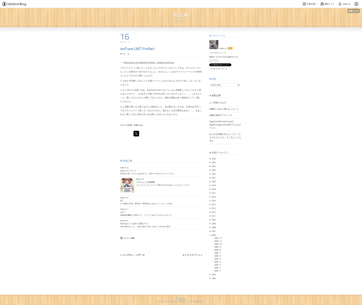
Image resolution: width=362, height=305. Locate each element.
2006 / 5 (217, 259)
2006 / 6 (217, 256)
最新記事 (216, 96)
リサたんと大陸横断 (145, 182)
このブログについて (217, 53)
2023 (214, 170)
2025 (214, 163)
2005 (214, 275)
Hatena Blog (177, 301)
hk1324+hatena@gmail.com (227, 57)
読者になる (354, 11)
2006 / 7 (217, 253)
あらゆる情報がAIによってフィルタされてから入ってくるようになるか (225, 137)
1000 (214, 279)
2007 (214, 231)
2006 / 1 (217, 271)
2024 (214, 166)
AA (121, 201)
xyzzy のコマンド (128, 171)
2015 (214, 201)
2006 (214, 235)
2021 (214, 178)
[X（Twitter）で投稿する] (136, 133)
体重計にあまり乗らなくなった (224, 109)
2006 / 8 (217, 250)
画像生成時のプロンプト (221, 115)
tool (124, 54)
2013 (214, 208)
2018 (214, 189)
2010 (214, 220)
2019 (214, 186)
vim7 (122, 212)
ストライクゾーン (192, 255)
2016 (214, 197)
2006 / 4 (217, 262)
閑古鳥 (181, 16)
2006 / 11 (218, 241)
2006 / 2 (217, 268)
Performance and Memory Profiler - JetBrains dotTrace (148, 63)
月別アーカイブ (220, 153)
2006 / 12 (218, 238)
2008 (214, 228)
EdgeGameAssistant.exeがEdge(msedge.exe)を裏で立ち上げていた (225, 124)
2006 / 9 (217, 247)
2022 (214, 174)
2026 (214, 159)
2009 (214, 224)
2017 (214, 193)
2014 (214, 205)
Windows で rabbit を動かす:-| (134, 224)
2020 (214, 182)
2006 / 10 (218, 244)
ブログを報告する (194, 301)
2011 (214, 216)
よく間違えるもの (217, 103)
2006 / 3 (217, 265)
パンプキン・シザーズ (132, 255)
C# (128, 54)
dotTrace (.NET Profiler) (137, 49)
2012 (214, 212)
